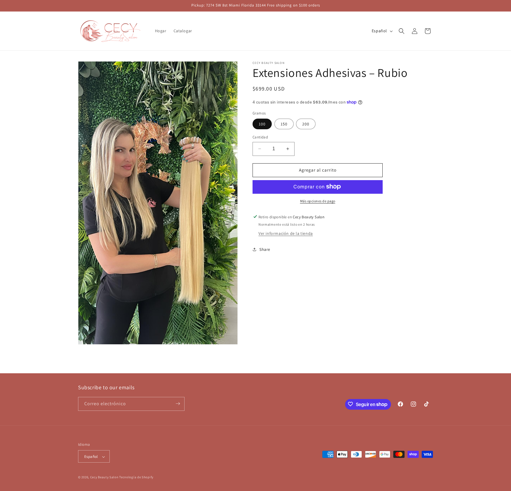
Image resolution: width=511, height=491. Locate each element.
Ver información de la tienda (285, 233)
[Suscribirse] (177, 404)
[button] (401, 31)
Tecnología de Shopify (136, 477)
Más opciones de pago (317, 200)
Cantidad (260, 137)
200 (305, 124)
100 (262, 124)
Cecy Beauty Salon (104, 477)
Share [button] (264, 249)
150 (284, 124)
